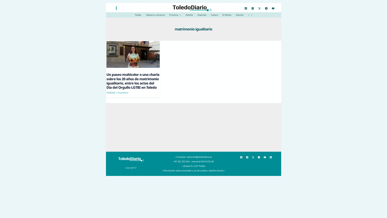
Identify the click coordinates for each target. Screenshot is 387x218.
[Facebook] (246, 8)
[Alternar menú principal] (116, 8)
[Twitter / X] (259, 8)
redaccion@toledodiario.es (199, 157)
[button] (179, 15)
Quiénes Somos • (217, 170)
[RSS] (271, 157)
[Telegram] (266, 8)
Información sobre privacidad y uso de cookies (185, 170)
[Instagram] (253, 8)
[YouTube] (273, 8)
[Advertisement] (193, 127)
